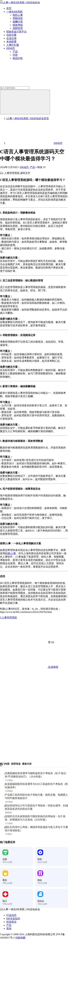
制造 (39, 859)
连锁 (5, 859)
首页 (8, 8)
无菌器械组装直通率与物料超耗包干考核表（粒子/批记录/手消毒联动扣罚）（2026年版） (35, 775)
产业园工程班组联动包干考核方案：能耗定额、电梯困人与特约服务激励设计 (36, 796)
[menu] (1, 0)
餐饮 (5, 880)
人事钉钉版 (12, 45)
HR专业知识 (13, 918)
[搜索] (25, 102)
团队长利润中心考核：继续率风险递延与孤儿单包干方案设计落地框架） (36, 829)
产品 (15, 51)
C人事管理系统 (8, 617)
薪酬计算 (18, 21)
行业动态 (11, 915)
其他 (8, 928)
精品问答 (18, 58)
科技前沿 (11, 921)
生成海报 (52, 667)
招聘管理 (18, 28)
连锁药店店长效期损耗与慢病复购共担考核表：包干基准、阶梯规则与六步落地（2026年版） (35, 818)
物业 (39, 880)
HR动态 (10, 48)
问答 (15, 55)
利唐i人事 (10, 553)
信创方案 (11, 35)
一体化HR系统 (14, 11)
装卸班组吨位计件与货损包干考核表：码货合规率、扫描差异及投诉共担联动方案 (36, 807)
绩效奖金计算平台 (16, 31)
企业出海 (11, 38)
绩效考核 (18, 25)
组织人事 (18, 15)
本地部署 (11, 41)
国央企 (40, 901)
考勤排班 (18, 18)
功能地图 (20, 937)
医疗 (5, 901)
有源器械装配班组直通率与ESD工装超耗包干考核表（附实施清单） (36, 786)
